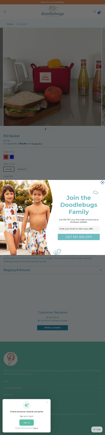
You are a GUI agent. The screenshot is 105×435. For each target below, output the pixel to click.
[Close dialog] (102, 182)
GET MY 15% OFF (79, 237)
